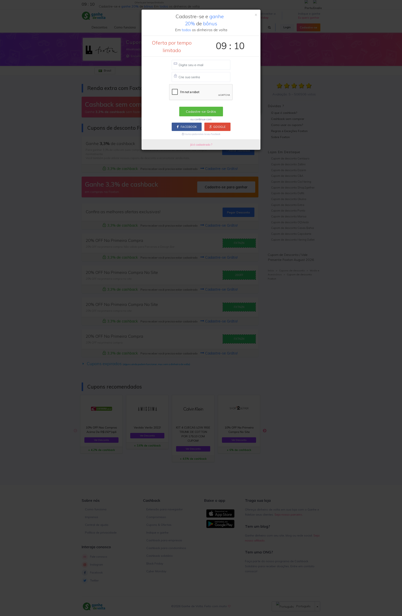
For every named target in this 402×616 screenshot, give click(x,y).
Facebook (189, 127)
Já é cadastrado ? (201, 144)
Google (219, 127)
